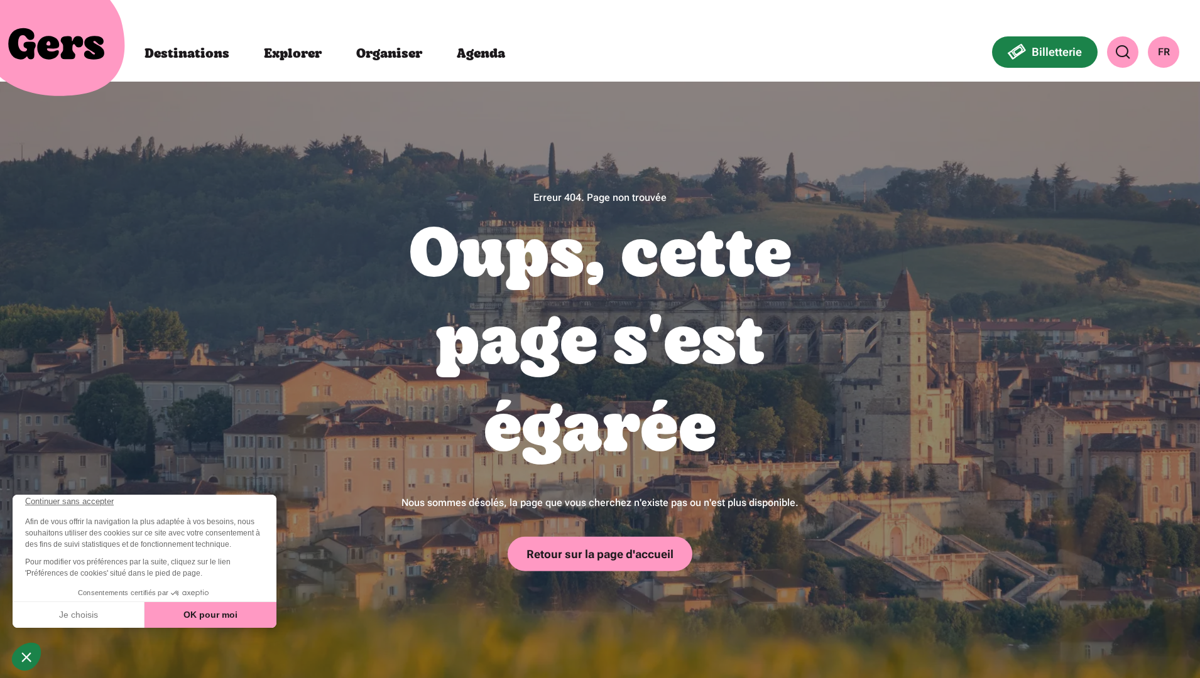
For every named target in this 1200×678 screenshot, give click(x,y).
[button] (1122, 52)
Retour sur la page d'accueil (600, 553)
